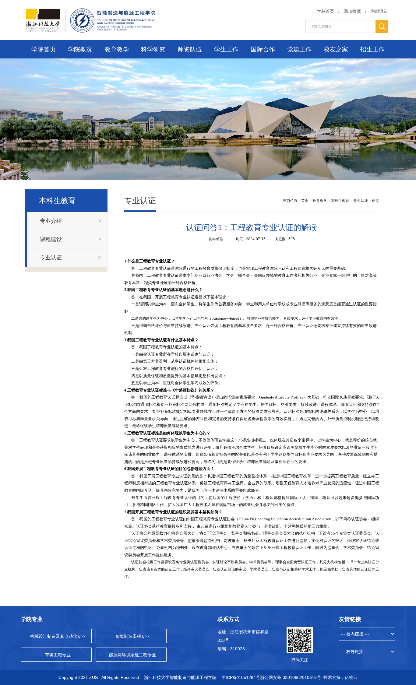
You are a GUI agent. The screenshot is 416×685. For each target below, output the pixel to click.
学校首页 (325, 11)
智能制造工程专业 (132, 636)
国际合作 (263, 49)
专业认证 (360, 200)
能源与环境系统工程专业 (132, 654)
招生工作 (372, 49)
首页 (304, 200)
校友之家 (336, 49)
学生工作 (226, 49)
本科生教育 (340, 200)
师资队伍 (190, 49)
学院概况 (80, 49)
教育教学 (116, 49)
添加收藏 (352, 11)
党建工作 (299, 49)
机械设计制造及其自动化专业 (58, 636)
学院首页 (43, 49)
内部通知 (379, 11)
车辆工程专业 (58, 654)
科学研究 (153, 49)
